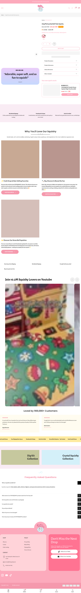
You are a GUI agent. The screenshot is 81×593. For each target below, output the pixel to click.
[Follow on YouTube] (6, 575)
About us (5, 542)
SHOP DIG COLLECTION (50, 194)
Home (2, 15)
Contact (4, 544)
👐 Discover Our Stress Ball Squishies (14, 240)
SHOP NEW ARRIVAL (9, 192)
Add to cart (70, 94)
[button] (61, 53)
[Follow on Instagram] (2, 575)
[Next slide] (77, 279)
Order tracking (6, 547)
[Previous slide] (72, 279)
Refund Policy (27, 544)
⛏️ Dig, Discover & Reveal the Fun (53, 181)
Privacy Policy (27, 542)
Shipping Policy (27, 547)
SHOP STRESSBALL (9, 251)
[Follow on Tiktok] (10, 575)
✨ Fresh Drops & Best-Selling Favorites (14, 181)
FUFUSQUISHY (48, 20)
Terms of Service (27, 550)
